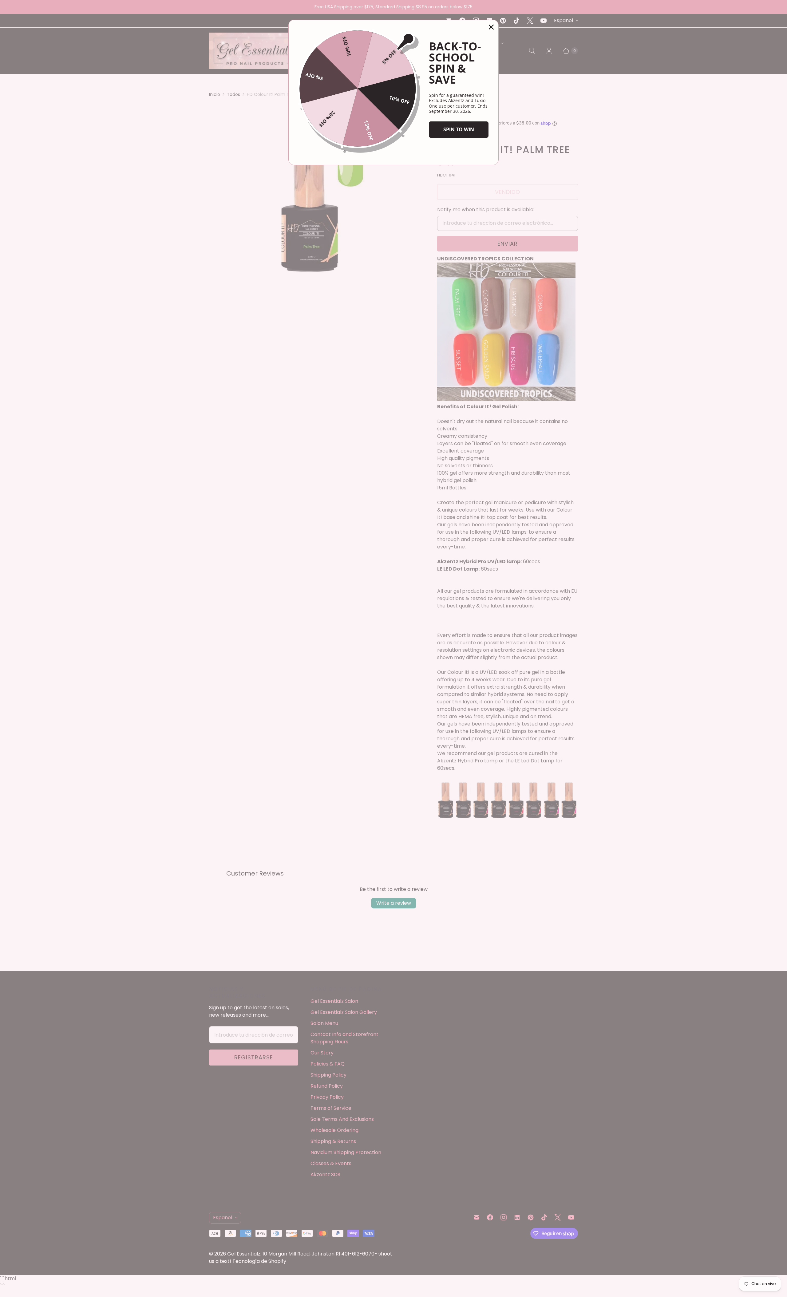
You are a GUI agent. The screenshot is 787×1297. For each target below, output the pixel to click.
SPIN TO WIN (458, 129)
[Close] (491, 27)
